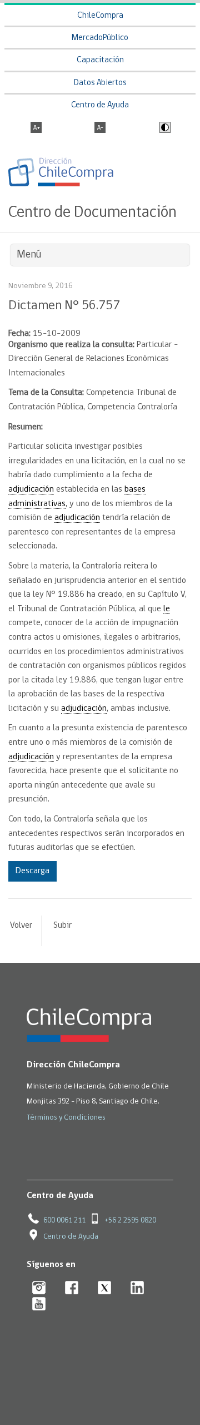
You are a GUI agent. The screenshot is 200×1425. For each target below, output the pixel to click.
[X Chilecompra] (105, 1288)
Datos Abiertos (100, 83)
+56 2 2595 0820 (130, 1220)
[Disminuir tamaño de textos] (100, 128)
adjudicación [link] (31, 489)
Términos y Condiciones (66, 1117)
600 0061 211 (64, 1220)
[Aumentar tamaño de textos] (36, 128)
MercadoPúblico (100, 38)
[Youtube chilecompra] (39, 1305)
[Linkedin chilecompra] (137, 1288)
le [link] (166, 609)
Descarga (32, 871)
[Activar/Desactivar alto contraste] (164, 128)
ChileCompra (100, 16)
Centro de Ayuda (100, 105)
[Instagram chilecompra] (39, 1288)
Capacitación (100, 60)
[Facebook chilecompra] (72, 1288)
